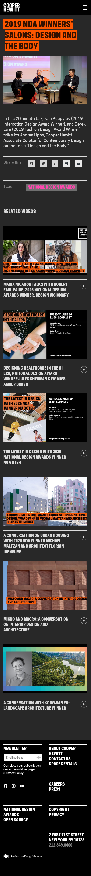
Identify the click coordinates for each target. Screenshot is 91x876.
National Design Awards (51, 188)
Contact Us (60, 759)
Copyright (59, 810)
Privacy (56, 815)
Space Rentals (63, 764)
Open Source (16, 820)
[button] (85, 8)
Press (54, 790)
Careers (57, 785)
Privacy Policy (14, 773)
